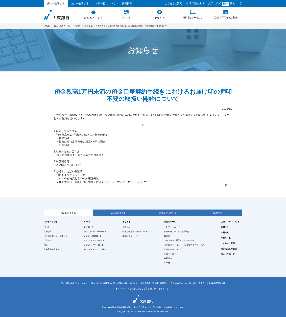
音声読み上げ (196, 3)
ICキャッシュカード (173, 249)
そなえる (159, 17)
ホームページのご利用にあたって (130, 289)
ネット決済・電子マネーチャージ (179, 240)
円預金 (47, 227)
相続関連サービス (130, 236)
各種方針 (152, 289)
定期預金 (48, 231)
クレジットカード (172, 227)
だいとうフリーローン (94, 245)
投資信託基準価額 (229, 249)
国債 (46, 245)
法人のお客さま (80, 3)
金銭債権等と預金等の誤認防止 (154, 283)
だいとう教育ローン (93, 236)
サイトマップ (164, 289)
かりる (126, 17)
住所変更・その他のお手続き (177, 231)
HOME (47, 26)
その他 (77, 26)
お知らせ (225, 227)
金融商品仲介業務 (52, 249)
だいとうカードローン (94, 240)
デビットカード (171, 254)
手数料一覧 (226, 238)
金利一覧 (225, 232)
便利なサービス (192, 17)
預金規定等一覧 (228, 254)
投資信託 (48, 240)
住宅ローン (89, 227)
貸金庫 (167, 236)
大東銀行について (105, 3)
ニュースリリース (62, 26)
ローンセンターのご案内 (95, 249)
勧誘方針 (134, 283)
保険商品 (126, 227)
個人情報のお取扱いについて (74, 283)
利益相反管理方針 (217, 283)
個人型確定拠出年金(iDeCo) (134, 231)
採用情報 (127, 3)
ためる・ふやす (93, 17)
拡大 (232, 3)
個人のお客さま (56, 3)
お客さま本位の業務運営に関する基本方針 (108, 283)
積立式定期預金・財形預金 (56, 236)
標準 (225, 3)
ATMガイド (169, 263)
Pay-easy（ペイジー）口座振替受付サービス (184, 245)
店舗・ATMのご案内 (226, 17)
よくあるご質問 (173, 3)
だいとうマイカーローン (95, 231)
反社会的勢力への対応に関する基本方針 (189, 283)
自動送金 (168, 258)
